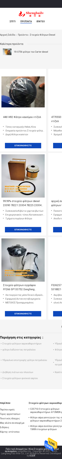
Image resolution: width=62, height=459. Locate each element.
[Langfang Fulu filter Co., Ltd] (31, 14)
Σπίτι (13, 21)
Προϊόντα (26, 21)
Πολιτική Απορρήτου (16, 449)
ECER (32, 455)
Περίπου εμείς (7, 409)
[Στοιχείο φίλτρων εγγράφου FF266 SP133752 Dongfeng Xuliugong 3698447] (23, 260)
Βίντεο (41, 21)
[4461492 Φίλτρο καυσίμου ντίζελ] (23, 91)
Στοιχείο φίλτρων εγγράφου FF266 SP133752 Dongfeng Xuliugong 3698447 (19, 287)
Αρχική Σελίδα (7, 35)
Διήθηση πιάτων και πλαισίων (17, 372)
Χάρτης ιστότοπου (10, 432)
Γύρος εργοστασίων (10, 414)
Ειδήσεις (4, 427)
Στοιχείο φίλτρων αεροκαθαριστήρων (21, 343)
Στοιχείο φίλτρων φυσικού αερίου (20, 378)
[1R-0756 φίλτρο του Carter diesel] (7, 52)
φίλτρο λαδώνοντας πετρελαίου (19, 349)
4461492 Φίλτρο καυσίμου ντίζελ (22, 117)
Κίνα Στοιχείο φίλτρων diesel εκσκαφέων (32, 450)
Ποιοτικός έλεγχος (10, 418)
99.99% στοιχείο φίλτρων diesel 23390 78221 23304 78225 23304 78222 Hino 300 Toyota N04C (22, 203)
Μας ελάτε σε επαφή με (12, 423)
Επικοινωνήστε (23, 145)
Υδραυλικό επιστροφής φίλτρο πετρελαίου (24, 360)
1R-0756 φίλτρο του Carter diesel (31, 52)
